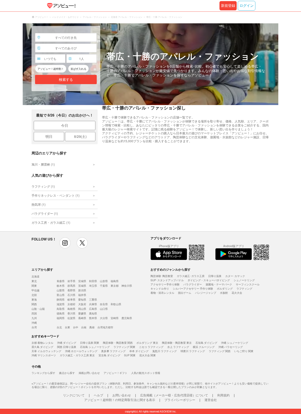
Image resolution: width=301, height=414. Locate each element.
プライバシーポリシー (179, 399)
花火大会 (237, 292)
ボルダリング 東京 (147, 342)
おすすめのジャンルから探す (170, 269)
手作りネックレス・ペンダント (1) (56, 195)
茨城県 (82, 285)
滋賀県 (61, 304)
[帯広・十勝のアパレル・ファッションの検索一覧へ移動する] (150, 64)
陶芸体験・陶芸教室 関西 (118, 342)
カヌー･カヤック (235, 276)
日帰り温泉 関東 (89, 342)
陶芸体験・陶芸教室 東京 (177, 342)
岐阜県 (71, 299)
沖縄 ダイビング (66, 342)
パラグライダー (192, 284)
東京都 (115, 285)
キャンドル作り (159, 288)
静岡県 (61, 299)
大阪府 (82, 304)
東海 (34, 299)
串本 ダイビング (139, 351)
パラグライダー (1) (45, 213)
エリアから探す (42, 269)
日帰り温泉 (214, 276)
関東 (34, 285)
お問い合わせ (121, 395)
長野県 (71, 290)
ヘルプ (98, 395)
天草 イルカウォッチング (46, 351)
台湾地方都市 (105, 327)
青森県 (61, 281)
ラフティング (244, 288)
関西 (34, 304)
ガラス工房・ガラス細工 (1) (51, 222)
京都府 (71, 304)
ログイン (247, 5)
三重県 (93, 299)
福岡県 (61, 318)
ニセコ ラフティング (151, 347)
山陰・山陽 (38, 308)
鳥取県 (61, 308)
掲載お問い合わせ (89, 373)
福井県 (82, 295)
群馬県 (71, 285)
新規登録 (228, 5)
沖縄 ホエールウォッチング (81, 351)
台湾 (34, 327)
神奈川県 (126, 285)
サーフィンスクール (248, 284)
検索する (66, 79)
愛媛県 (82, 313)
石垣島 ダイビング (206, 342)
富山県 (61, 295)
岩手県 (71, 281)
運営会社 (210, 399)
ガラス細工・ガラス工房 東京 (77, 355)
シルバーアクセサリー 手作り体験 (193, 288)
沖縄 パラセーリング (230, 347)
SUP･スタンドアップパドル (167, 280)
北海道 (35, 276)
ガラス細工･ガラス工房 (190, 276)
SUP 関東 (130, 355)
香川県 (71, 313)
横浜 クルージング (204, 347)
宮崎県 (115, 318)
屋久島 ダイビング (42, 347)
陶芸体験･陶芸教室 (161, 276)
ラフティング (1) (43, 186)
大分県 (104, 318)
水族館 (224, 292)
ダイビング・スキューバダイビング (209, 280)
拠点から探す (67, 373)
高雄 (92, 327)
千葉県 (104, 285)
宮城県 (82, 281)
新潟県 (82, 290)
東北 (34, 281)
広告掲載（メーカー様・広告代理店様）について (174, 395)
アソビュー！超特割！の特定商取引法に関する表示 (119, 399)
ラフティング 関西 (219, 351)
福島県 (115, 281)
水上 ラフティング (178, 347)
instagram (65, 242)
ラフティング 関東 (124, 347)
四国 (34, 313)
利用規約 (223, 395)
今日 (64, 125)
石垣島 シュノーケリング (95, 347)
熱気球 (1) (39, 204)
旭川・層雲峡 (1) (43, 164)
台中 (75, 327)
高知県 (93, 313)
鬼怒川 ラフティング (164, 351)
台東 (67, 327)
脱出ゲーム (184, 292)
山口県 (104, 308)
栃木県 (61, 285)
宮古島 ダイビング (109, 355)
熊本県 (93, 318)
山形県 (104, 281)
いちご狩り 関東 (243, 351)
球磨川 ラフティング (192, 351)
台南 (83, 327)
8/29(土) (80, 136)
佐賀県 (71, 318)
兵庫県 (93, 304)
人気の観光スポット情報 (145, 373)
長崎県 (82, 318)
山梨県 (61, 290)
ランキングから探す (43, 373)
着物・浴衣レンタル (162, 292)
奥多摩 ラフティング (113, 351)
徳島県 (61, 313)
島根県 (71, 308)
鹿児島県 (126, 318)
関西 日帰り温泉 (66, 347)
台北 (59, 327)
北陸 (34, 295)
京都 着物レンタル (42, 342)
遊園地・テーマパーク (219, 284)
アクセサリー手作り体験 (165, 284)
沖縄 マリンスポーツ (44, 355)
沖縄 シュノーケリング (234, 342)
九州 (34, 318)
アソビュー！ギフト (115, 373)
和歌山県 (116, 304)
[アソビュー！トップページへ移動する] (60, 5)
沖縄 (34, 322)
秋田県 (93, 281)
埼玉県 (93, 285)
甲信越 (35, 290)
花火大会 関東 (147, 355)
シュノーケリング (244, 280)
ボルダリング (225, 288)
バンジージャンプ (205, 292)
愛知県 (82, 299)
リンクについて (74, 395)
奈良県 (104, 304)
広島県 (93, 308)
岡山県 (82, 308)
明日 (48, 136)
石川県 (71, 295)
